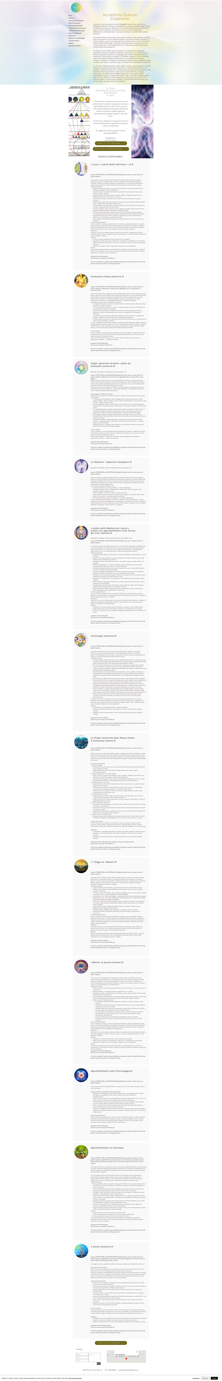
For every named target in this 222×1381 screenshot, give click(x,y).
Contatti (71, 43)
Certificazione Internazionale (76, 30)
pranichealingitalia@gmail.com (128, 1370)
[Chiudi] (220, 1378)
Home (70, 15)
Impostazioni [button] (196, 1378)
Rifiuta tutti (205, 1378)
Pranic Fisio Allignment (75, 33)
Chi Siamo (71, 18)
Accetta (214, 1378)
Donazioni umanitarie (75, 45)
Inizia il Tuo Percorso (74, 23)
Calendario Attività (74, 40)
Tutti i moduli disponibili (75, 25)
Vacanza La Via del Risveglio (76, 38)
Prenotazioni (72, 35)
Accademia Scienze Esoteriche (76, 28)
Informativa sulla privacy (75, 1378)
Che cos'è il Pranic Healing (76, 20)
